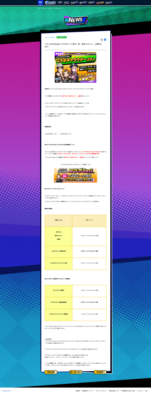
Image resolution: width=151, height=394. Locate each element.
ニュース (44, 8)
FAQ (146, 391)
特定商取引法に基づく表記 (128, 391)
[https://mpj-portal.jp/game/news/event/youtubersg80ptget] (75, 175)
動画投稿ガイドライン (87, 391)
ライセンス (140, 391)
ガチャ (49, 8)
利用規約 (78, 391)
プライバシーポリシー (101, 391)
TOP (39, 8)
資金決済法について (114, 391)
